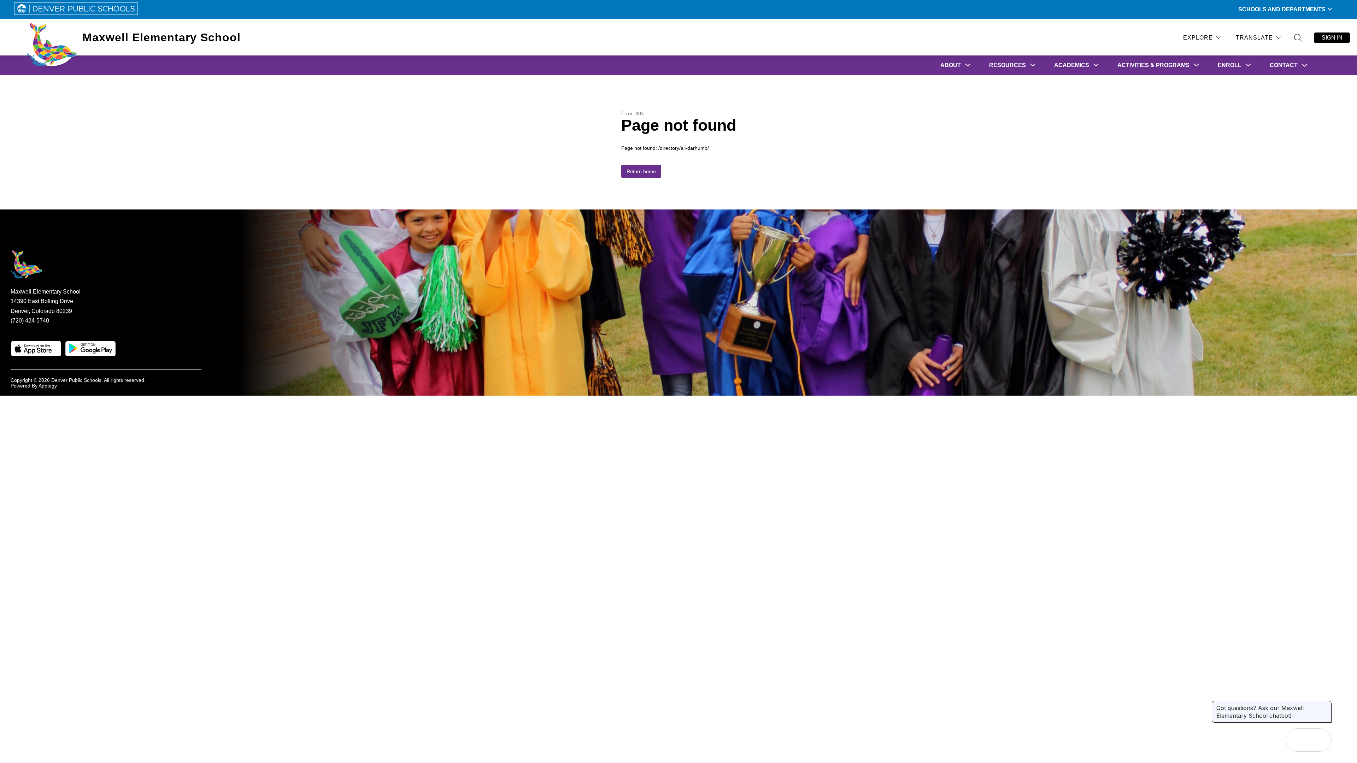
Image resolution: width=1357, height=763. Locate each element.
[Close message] (1326, 704)
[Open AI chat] (1320, 740)
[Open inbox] (1297, 740)
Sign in (1332, 38)
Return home (641, 171)
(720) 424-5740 (30, 321)
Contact (1284, 65)
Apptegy (48, 386)
